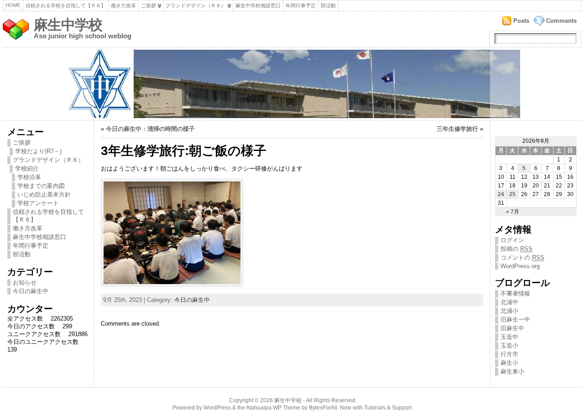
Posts (521, 20)
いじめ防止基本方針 (44, 194)
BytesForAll (323, 407)
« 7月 (512, 211)
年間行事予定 (301, 5)
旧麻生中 (512, 328)
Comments (561, 20)
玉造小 (509, 345)
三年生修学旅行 (457, 128)
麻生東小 (512, 371)
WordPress (217, 407)
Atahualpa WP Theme (273, 407)
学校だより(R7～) (38, 151)
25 (512, 194)
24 (501, 194)
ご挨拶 (148, 5)
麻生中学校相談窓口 (258, 5)
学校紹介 (27, 168)
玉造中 (509, 336)
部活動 (328, 5)
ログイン (512, 240)
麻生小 (509, 362)
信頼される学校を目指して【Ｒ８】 (66, 5)
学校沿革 (29, 177)
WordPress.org (520, 266)
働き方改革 (123, 5)
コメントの (522, 257)
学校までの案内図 (41, 185)
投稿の (516, 248)
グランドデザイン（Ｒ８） (196, 5)
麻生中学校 (68, 25)
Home (13, 5)
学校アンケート (38, 203)
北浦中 (509, 302)
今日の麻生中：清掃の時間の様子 (150, 128)
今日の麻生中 (30, 291)
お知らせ (24, 282)
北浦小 (509, 310)
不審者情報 (515, 293)
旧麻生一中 (515, 319)
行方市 (509, 354)
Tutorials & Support (388, 407)
